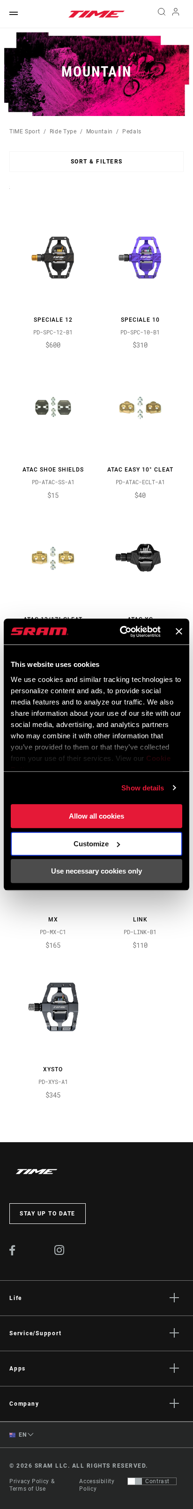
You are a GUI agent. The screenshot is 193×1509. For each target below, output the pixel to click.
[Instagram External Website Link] (59, 1252)
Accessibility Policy (96, 1485)
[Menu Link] (13, 14)
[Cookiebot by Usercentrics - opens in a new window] (121, 632)
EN (22, 1435)
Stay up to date (47, 1213)
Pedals (131, 131)
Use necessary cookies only (96, 871)
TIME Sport (24, 131)
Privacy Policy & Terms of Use (31, 1485)
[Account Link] (176, 14)
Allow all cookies (96, 816)
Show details (142, 788)
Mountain (99, 131)
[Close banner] (179, 631)
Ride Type (63, 131)
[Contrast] (135, 1481)
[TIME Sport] (96, 14)
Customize (91, 844)
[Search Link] (161, 14)
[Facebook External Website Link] (12, 1253)
